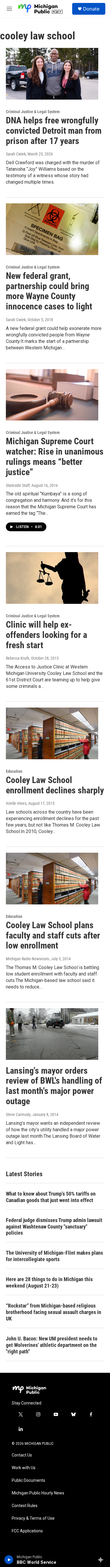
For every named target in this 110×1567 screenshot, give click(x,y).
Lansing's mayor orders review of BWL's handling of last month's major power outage (54, 1085)
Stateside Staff (18, 485)
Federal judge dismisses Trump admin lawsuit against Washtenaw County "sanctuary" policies (54, 1226)
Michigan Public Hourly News (38, 1493)
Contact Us (22, 1455)
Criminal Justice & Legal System (33, 111)
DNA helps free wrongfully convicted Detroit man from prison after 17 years (53, 130)
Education (14, 771)
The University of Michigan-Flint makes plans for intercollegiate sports (54, 1256)
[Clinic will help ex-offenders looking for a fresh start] (52, 578)
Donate (91, 8)
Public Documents (28, 1480)
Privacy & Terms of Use (33, 1518)
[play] (9, 1560)
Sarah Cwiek (16, 154)
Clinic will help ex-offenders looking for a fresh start (46, 634)
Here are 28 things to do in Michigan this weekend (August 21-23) (49, 1282)
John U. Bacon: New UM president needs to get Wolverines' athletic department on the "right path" (51, 1345)
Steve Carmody (18, 1114)
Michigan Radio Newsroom (27, 958)
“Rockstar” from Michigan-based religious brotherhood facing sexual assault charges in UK (53, 1312)
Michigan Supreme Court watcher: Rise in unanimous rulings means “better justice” (55, 456)
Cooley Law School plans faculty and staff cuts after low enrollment (53, 935)
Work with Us (23, 1468)
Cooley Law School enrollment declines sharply (55, 785)
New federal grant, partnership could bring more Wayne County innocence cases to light (49, 291)
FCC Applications (27, 1531)
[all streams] (102, 1559)
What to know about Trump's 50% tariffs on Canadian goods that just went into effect (51, 1197)
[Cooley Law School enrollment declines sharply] (52, 733)
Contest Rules (25, 1506)
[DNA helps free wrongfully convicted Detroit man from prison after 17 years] (52, 74)
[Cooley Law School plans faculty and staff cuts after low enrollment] (52, 878)
